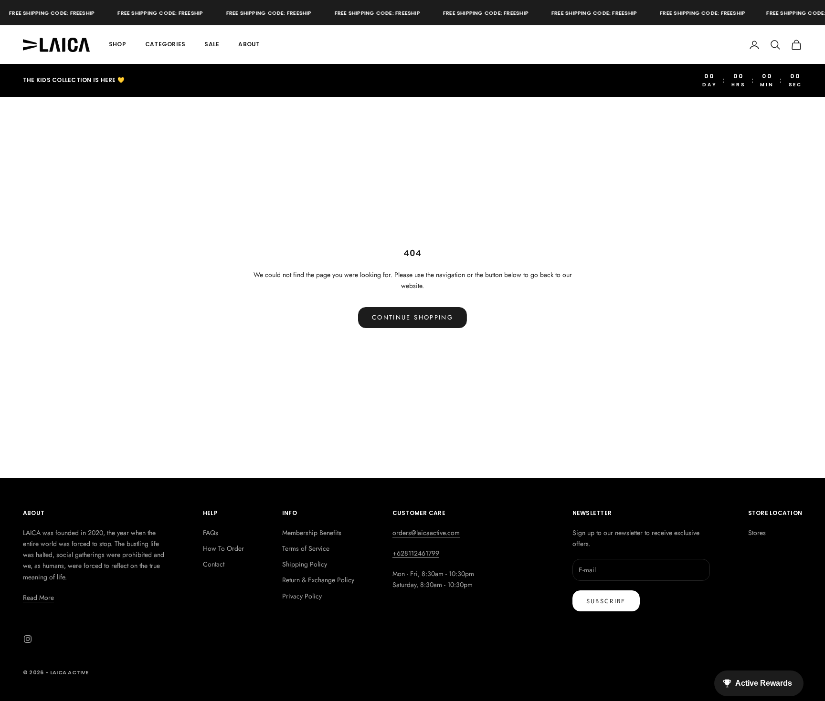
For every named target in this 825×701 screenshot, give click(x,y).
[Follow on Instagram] (27, 639)
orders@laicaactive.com (426, 532)
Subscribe (606, 601)
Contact (213, 564)
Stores (757, 532)
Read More (38, 597)
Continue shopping (412, 317)
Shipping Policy (304, 564)
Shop (117, 44)
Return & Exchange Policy (318, 580)
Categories (165, 44)
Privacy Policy (302, 596)
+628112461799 (415, 553)
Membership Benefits (311, 532)
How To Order (223, 548)
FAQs (210, 532)
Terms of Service (305, 548)
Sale (211, 44)
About (249, 44)
